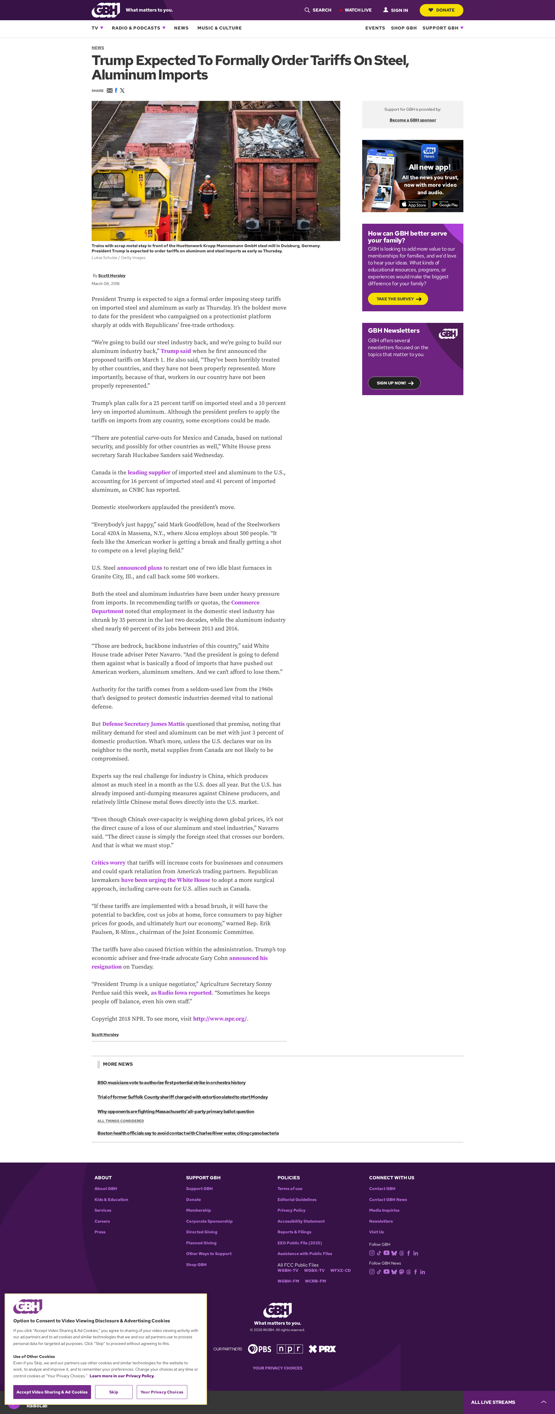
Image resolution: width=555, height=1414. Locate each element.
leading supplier (149, 472)
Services (103, 1210)
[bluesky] (394, 1253)
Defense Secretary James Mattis (143, 724)
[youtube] (386, 1252)
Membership (198, 1210)
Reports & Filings (294, 1232)
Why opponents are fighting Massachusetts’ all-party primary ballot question (175, 1111)
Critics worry (109, 863)
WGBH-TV (288, 1270)
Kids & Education (111, 1199)
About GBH (106, 1188)
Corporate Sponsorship (209, 1221)
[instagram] (372, 1252)
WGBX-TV (314, 1270)
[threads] (401, 1253)
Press (100, 1232)
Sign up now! (391, 383)
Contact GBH (382, 1188)
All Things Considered (120, 1121)
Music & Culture (219, 28)
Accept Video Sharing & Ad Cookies (52, 1392)
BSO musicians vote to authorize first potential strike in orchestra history (171, 1083)
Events (375, 28)
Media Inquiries (384, 1210)
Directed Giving (201, 1232)
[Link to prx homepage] (322, 1348)
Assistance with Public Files (305, 1253)
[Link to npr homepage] (290, 1348)
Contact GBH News (388, 1199)
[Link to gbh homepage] (106, 10)
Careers (102, 1221)
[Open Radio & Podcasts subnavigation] (163, 27)
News (181, 28)
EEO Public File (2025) (300, 1243)
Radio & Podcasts (136, 28)
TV (95, 28)
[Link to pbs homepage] (259, 1348)
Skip (113, 1392)
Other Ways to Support (209, 1253)
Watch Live (358, 10)
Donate (445, 10)
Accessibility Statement (301, 1221)
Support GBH (440, 28)
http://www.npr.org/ (220, 1019)
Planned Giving (201, 1243)
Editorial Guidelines (297, 1199)
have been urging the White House (165, 880)
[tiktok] (379, 1253)
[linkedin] (415, 1253)
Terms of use (290, 1188)
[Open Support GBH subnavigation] (461, 27)
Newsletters (381, 1221)
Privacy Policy (292, 1210)
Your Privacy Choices (277, 1368)
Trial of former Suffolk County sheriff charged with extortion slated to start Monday (182, 1097)
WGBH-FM (288, 1281)
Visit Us (376, 1232)
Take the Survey (395, 298)
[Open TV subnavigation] (101, 27)
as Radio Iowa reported (181, 993)
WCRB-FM (315, 1281)
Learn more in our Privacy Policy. (122, 1375)
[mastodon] (401, 1272)
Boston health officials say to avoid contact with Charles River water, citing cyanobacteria (188, 1133)
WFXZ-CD (340, 1270)
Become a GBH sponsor (413, 120)
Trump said (176, 351)
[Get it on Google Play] (445, 204)
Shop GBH (404, 28)
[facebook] (408, 1253)
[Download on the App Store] (414, 204)
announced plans (139, 568)
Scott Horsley (111, 275)
